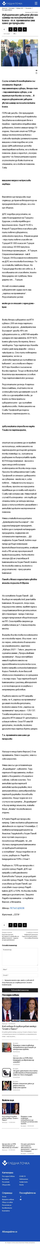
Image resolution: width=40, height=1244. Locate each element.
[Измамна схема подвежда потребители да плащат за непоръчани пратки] (6, 1047)
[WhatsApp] (25, 29)
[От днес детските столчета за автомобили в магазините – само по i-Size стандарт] (6, 1073)
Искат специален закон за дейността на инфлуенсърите (23, 1085)
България (11, 8)
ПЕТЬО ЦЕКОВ (17, 908)
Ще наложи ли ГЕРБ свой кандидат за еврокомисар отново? (23, 1060)
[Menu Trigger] (36, 3)
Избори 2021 (19, 8)
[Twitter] (15, 29)
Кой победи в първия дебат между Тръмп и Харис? (10, 1118)
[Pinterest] (20, 29)
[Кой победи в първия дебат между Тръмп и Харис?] (20, 1009)
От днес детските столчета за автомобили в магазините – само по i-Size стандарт (25, 1073)
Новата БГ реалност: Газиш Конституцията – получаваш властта (30, 936)
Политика (28, 8)
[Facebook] (11, 29)
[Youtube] (20, 1199)
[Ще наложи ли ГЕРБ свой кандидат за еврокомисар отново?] (6, 1060)
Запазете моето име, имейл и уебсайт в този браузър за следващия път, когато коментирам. (18, 982)
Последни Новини (7, 10)
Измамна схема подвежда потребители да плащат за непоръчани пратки (24, 1047)
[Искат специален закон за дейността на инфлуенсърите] (6, 1085)
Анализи (4, 8)
